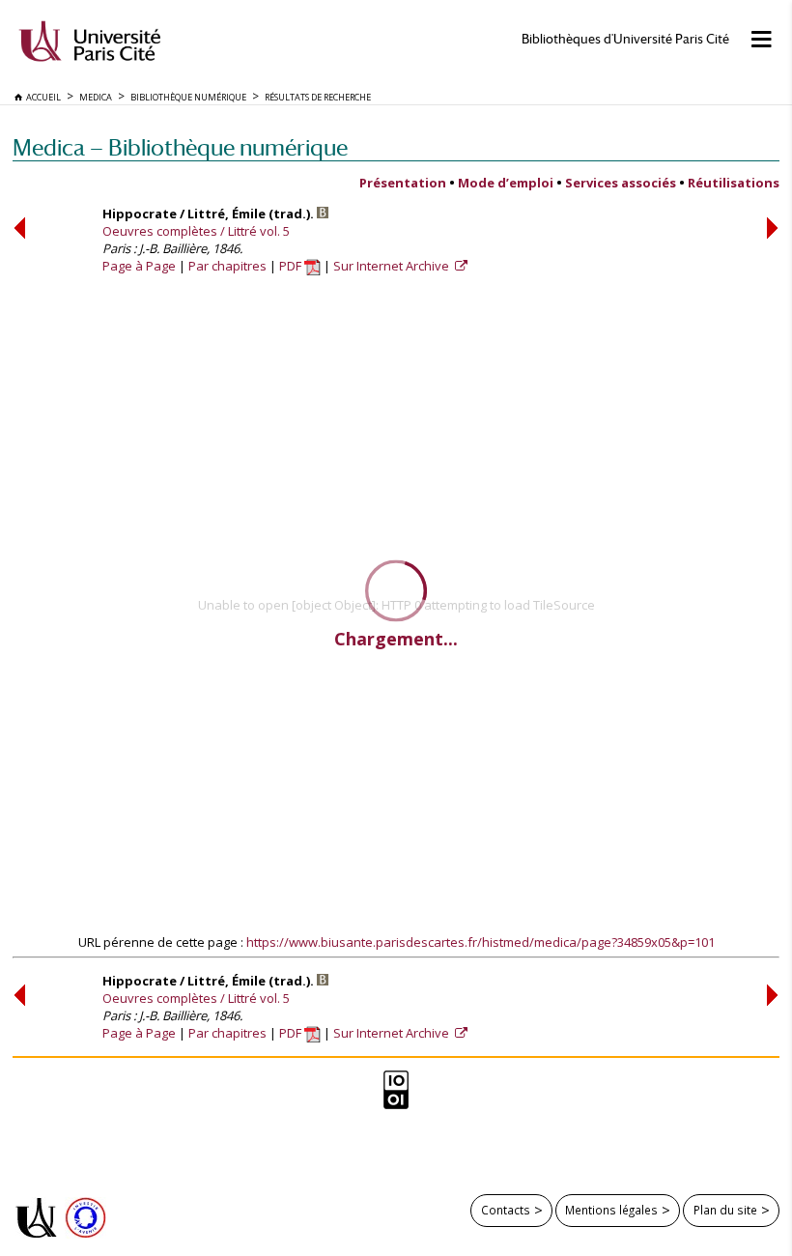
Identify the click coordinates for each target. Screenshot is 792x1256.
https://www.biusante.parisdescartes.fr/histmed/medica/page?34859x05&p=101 (480, 942)
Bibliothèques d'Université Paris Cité (625, 39)
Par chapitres (227, 265)
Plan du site (725, 1209)
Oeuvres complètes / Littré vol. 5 (196, 231)
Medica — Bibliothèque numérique (180, 147)
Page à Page (139, 265)
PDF (291, 265)
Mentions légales (611, 1209)
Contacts (505, 1209)
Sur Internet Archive (392, 265)
